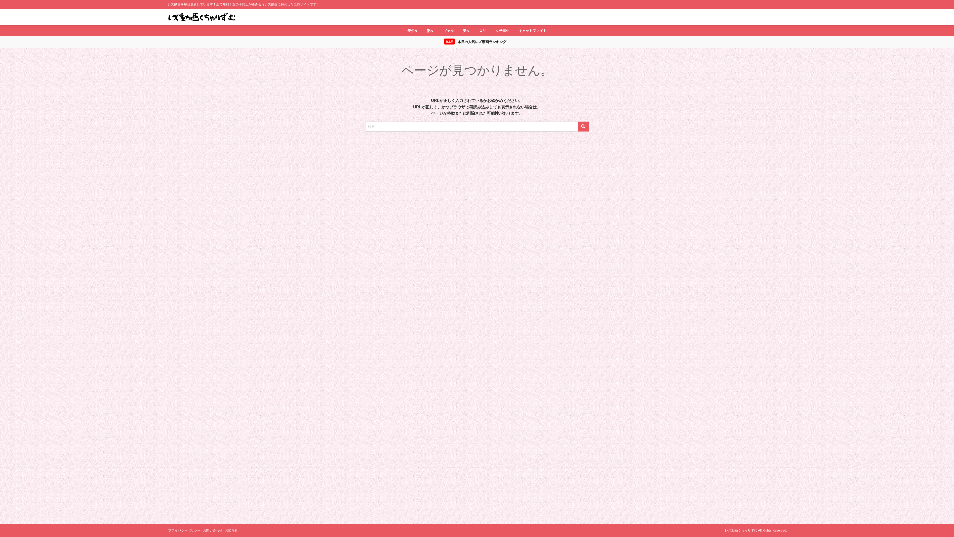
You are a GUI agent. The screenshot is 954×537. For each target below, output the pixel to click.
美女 (466, 30)
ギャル (448, 30)
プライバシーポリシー (184, 530)
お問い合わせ (212, 530)
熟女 (430, 30)
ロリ (482, 30)
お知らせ (231, 530)
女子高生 (503, 30)
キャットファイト (533, 30)
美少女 (412, 30)
